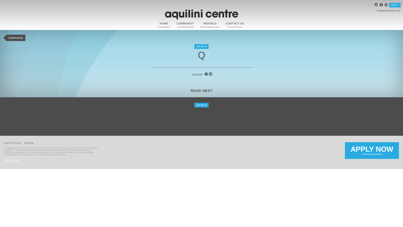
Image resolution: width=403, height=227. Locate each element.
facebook (381, 5)
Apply (395, 5)
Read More (201, 124)
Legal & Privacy (12, 143)
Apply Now (372, 150)
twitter (376, 5)
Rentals (209, 23)
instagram (386, 5)
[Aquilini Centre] (201, 18)
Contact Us (235, 23)
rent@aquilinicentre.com (388, 10)
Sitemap (29, 143)
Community (185, 23)
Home (164, 23)
